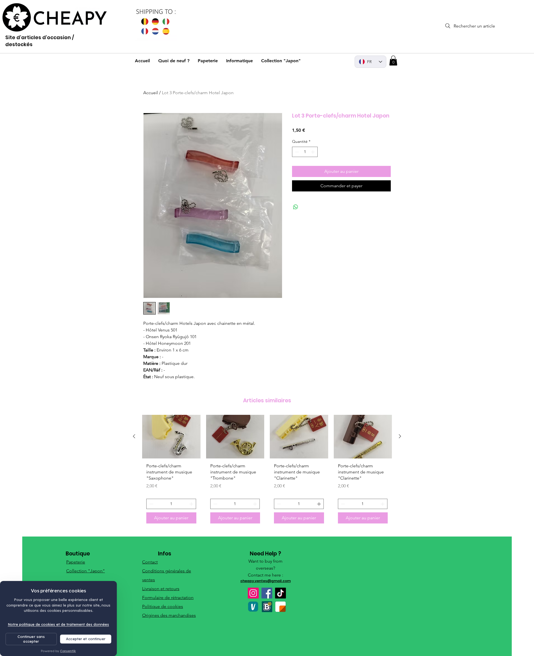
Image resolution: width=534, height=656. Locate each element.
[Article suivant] (400, 436)
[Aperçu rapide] (171, 436)
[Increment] (313, 152)
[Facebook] (266, 593)
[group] (267, 471)
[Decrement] (296, 152)
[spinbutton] (305, 152)
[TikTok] (280, 593)
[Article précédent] (134, 436)
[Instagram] (253, 593)
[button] (393, 61)
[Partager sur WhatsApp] (295, 207)
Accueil (150, 92)
